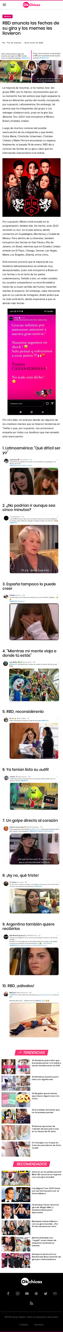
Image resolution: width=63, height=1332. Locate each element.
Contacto (23, 1325)
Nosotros (39, 1325)
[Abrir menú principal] (4, 5)
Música (7, 16)
